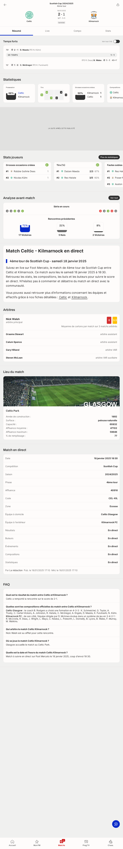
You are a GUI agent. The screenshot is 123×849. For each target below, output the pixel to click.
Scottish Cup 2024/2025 (61, 3)
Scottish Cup (110, 466)
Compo (77, 30)
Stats (108, 30)
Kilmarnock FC (110, 522)
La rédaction (16, 570)
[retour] (5, 5)
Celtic (63, 297)
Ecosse (114, 506)
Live (47, 30)
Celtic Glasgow (109, 514)
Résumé (16, 30)
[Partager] (118, 5)
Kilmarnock (79, 297)
